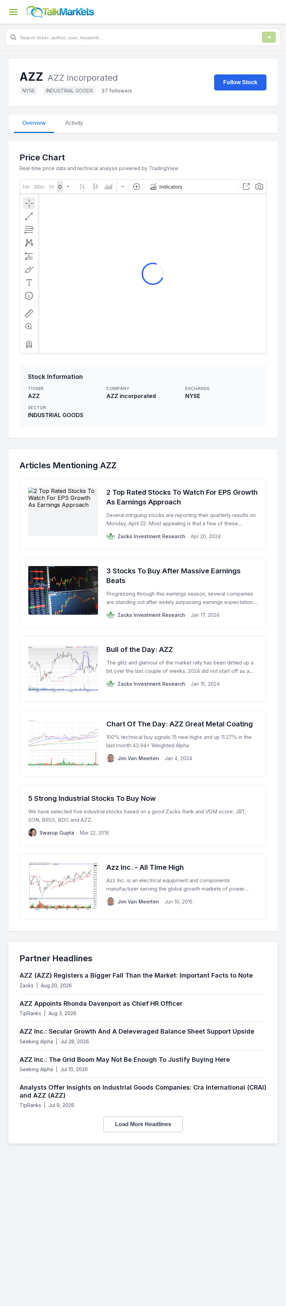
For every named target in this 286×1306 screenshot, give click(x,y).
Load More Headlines (143, 1124)
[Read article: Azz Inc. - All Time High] (143, 886)
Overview (34, 123)
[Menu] (13, 11)
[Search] (269, 37)
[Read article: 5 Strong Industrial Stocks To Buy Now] (143, 815)
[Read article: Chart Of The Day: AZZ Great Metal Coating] (143, 743)
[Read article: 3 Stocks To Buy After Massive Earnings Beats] (143, 592)
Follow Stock (240, 82)
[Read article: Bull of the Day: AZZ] (143, 669)
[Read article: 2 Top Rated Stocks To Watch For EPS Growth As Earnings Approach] (143, 514)
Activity (74, 123)
